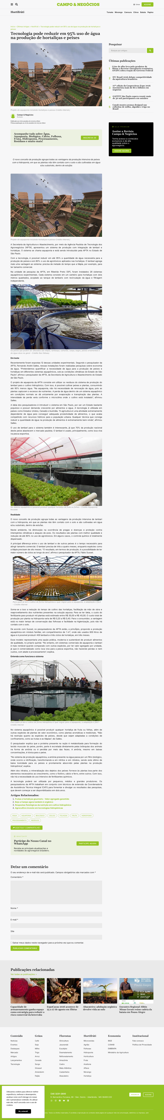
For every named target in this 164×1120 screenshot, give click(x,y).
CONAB (111, 1045)
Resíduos (35, 820)
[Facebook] (60, 1100)
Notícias (14, 1041)
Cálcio (52, 816)
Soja (37, 1045)
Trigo (37, 1052)
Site (12, 931)
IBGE (110, 1041)
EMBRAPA (112, 1048)
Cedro (62, 1064)
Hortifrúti (17, 12)
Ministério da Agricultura (118, 1052)
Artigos (14, 1056)
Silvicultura (64, 1041)
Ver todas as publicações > (24, 974)
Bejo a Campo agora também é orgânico (34, 802)
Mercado (14, 1052)
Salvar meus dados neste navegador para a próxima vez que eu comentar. (48, 943)
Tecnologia (15, 1064)
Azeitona (87, 1064)
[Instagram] (55, 1100)
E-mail (14, 920)
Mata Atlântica (65, 1068)
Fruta (74, 816)
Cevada (38, 1060)
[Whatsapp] (51, 1100)
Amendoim (39, 1072)
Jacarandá (63, 1045)
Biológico (40, 816)
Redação (20, 117)
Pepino (150, 12)
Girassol (38, 1068)
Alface (86, 1068)
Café (37, 1041)
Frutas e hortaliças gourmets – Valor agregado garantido (42, 799)
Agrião (86, 1045)
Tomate (110, 12)
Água (14, 816)
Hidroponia (87, 816)
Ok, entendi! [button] (23, 1111)
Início (13, 27)
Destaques (15, 1048)
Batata (143, 12)
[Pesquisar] (150, 50)
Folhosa (63, 816)
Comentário (17, 877)
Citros (136, 12)
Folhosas (87, 1048)
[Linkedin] (68, 1100)
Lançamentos (16, 1060)
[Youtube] (64, 1100)
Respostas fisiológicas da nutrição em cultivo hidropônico (43, 805)
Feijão (37, 1076)
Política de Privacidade (142, 1045)
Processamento (19, 820)
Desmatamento (65, 1052)
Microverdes (89, 1041)
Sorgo (37, 1064)
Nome (14, 908)
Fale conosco (138, 1041)
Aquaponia (26, 816)
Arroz (37, 1056)
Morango (119, 12)
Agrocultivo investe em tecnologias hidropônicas (39, 808)
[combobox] (127, 50)
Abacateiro (64, 1076)
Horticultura (88, 1056)
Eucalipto (63, 1048)
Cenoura (128, 12)
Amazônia (63, 1060)
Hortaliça (87, 1076)
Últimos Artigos (23, 27)
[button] (12, 4)
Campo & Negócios (25, 115)
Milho (37, 1048)
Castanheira (64, 1072)
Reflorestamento (66, 1056)
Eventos (14, 1045)
